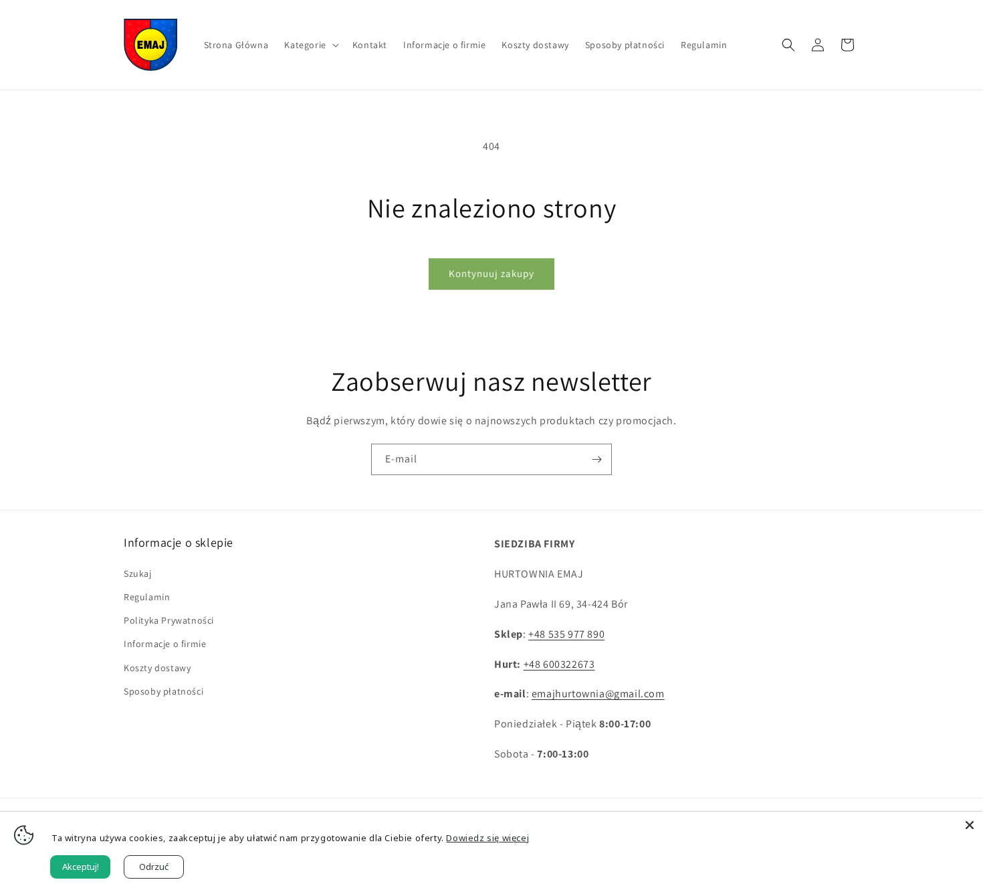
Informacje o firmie (165, 644)
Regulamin (147, 597)
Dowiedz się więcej (487, 838)
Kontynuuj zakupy (491, 273)
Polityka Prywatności (169, 620)
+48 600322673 (559, 664)
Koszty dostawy (157, 668)
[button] (310, 45)
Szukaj (138, 573)
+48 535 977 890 (566, 634)
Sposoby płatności (163, 691)
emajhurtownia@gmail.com (598, 694)
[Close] (969, 825)
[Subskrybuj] (596, 459)
